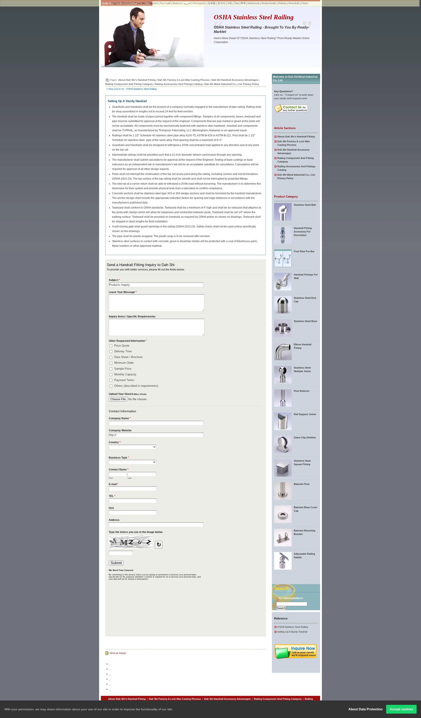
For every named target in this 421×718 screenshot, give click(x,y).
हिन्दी (243, 3)
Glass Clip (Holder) (305, 437)
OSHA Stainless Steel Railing (292, 627)
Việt (229, 3)
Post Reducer (301, 391)
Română (294, 3)
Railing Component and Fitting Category (129, 84)
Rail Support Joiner (305, 414)
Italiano (177, 3)
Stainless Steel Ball (305, 204)
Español (153, 3)
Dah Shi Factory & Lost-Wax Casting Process (184, 80)
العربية (187, 3)
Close (304, 3)
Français (140, 3)
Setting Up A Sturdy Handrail (292, 631)
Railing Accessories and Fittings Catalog (178, 84)
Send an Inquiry (118, 653)
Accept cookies (401, 709)
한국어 (221, 3)
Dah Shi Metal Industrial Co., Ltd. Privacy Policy (231, 84)
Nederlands (269, 3)
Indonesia (254, 3)
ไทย (236, 3)
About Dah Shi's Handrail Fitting (137, 80)
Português (199, 3)
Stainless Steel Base (305, 321)
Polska (282, 3)
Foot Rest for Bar (304, 251)
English (115, 3)
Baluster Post (301, 484)
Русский (165, 3)
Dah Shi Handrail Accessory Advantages (235, 80)
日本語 (212, 3)
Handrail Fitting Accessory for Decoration (303, 231)
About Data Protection (365, 709)
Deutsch (127, 3)
